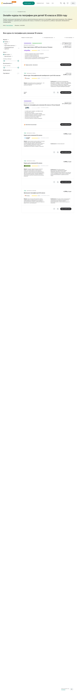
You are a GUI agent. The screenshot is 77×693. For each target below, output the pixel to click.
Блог (53, 3)
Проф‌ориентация (40, 3)
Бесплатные (9, 56)
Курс (7, 43)
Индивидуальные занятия (12, 48)
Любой (7, 41)
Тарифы (47, 3)
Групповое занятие (10, 45)
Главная (4, 11)
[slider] (4, 60)
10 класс (14, 11)
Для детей (10, 11)
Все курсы (8, 54)
